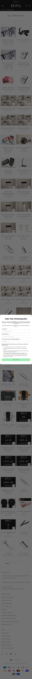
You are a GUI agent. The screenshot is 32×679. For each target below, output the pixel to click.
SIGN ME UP (16, 359)
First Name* (4, 328)
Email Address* (5, 333)
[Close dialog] (30, 316)
